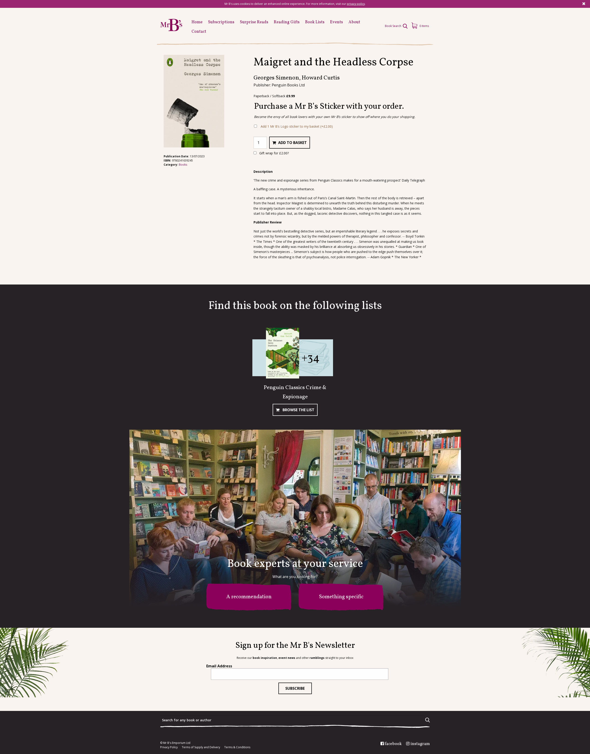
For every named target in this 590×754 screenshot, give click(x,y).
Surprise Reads (254, 22)
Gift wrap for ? (273, 153)
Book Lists (314, 22)
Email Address (219, 666)
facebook (393, 744)
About (354, 22)
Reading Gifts (287, 22)
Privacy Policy (169, 747)
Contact (199, 32)
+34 (310, 358)
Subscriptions (221, 22)
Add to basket (292, 142)
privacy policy (356, 4)
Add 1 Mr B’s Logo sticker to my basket (297, 126)
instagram (420, 744)
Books (183, 165)
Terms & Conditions (237, 747)
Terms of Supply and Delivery (201, 747)
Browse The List (298, 409)
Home (197, 22)
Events (336, 22)
